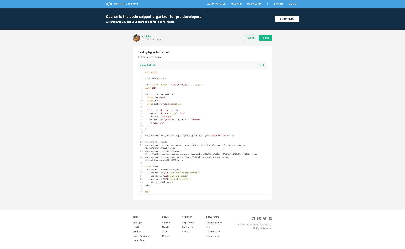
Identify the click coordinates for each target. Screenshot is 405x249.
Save (265, 38)
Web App (236, 3)
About (165, 231)
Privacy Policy (213, 236)
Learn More (287, 18)
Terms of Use (213, 231)
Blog (208, 227)
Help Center (188, 222)
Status (185, 231)
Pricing (165, 236)
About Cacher (216, 3)
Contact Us (187, 227)
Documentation (214, 222)
